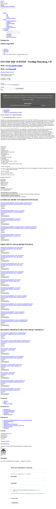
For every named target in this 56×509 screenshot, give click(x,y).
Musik (5, 13)
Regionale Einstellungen (9, 410)
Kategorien (6, 50)
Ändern (2, 5)
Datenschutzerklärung (9, 421)
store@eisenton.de (5, 443)
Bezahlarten (6, 428)
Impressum (6, 422)
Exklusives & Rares (11, 18)
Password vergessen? (11, 37)
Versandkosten (15, 84)
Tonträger (6, 401)
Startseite (6, 49)
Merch (5, 19)
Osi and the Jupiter (15, 66)
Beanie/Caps (9, 26)
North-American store (36, 105)
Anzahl (2, 87)
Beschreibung (7, 109)
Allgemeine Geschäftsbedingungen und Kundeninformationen (18, 420)
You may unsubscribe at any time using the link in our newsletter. (27, 493)
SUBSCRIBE (15, 502)
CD (7, 14)
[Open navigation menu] (1, 9)
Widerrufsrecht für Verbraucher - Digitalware (14, 425)
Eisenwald (12, 69)
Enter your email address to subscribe (21, 467)
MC (7, 15)
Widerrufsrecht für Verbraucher (11, 424)
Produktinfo (6, 111)
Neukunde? (9, 35)
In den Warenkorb (19, 88)
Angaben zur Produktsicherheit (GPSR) (13, 112)
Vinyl (7, 17)
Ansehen (3, 208)
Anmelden (6, 30)
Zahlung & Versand (8, 426)
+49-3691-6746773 (5, 441)
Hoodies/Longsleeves (11, 20)
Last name (13, 483)
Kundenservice (7, 409)
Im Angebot (6, 28)
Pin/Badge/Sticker (10, 23)
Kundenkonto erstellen (9, 411)
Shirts (7, 24)
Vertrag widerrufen (8, 414)
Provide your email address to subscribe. (21, 474)
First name (14, 476)
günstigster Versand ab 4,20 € (7, 72)
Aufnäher (8, 22)
